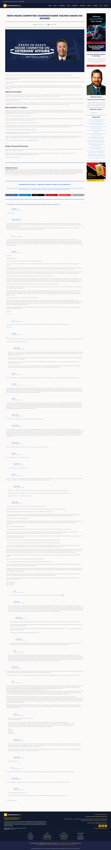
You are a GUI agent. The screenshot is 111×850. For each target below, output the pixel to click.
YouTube (95, 5)
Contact (106, 5)
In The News (62, 5)
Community (74, 5)
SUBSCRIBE (96, 65)
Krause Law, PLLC (59, 173)
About (55, 5)
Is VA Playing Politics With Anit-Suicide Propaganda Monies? (24, 140)
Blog (68, 5)
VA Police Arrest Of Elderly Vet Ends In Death (20, 116)
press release (46, 94)
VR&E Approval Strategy (47, 837)
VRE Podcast (30, 838)
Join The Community (64, 837)
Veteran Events (63, 838)
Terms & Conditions (80, 837)
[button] (11, 195)
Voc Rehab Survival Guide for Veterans (43, 172)
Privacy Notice (71, 844)
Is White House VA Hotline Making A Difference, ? (23, 129)
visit (15, 77)
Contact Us (30, 839)
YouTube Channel (30, 837)
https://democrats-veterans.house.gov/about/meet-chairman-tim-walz (21, 154)
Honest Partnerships (80, 838)
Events (89, 5)
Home (50, 5)
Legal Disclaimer (80, 839)
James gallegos (15, 442)
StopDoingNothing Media (65, 843)
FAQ (101, 5)
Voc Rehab (82, 5)
